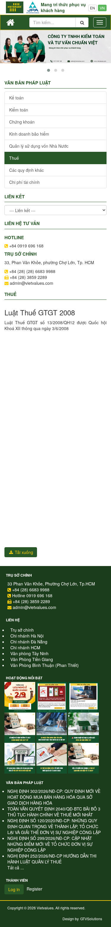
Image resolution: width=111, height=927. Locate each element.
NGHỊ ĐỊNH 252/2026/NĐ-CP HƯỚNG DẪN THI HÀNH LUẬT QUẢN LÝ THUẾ (51, 859)
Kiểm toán (18, 110)
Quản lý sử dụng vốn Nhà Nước (38, 146)
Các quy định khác (26, 170)
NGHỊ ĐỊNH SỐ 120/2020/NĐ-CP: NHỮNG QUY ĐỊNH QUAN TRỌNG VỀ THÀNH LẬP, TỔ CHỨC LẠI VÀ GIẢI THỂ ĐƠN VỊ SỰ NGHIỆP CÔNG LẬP (54, 826)
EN (92, 7)
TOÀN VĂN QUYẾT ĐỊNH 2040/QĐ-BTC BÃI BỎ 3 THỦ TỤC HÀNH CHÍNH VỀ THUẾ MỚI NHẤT (53, 812)
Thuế (14, 158)
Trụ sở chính (19, 575)
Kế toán (16, 98)
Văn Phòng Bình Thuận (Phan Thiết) (44, 665)
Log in (14, 889)
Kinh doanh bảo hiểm (29, 134)
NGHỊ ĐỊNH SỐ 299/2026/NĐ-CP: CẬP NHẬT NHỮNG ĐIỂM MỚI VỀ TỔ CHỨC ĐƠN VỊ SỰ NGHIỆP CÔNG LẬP (50, 844)
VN (102, 7)
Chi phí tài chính (24, 182)
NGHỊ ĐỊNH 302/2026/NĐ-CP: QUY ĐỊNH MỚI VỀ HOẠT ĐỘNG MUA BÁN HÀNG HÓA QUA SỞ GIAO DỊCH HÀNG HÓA (53, 797)
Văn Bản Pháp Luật (24, 782)
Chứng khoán (22, 122)
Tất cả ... (15, 868)
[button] (48, 70)
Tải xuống (23, 552)
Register (34, 889)
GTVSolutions (91, 918)
